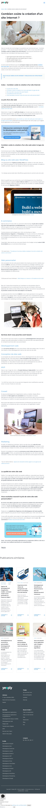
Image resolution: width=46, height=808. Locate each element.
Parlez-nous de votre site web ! (17, 519)
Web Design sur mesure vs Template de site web (30, 278)
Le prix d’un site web (12, 88)
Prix (24, 724)
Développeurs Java (7, 746)
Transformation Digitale (8, 726)
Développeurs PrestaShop (8, 776)
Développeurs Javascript (8, 748)
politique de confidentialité (19, 805)
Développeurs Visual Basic (8, 763)
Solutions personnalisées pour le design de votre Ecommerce (22, 643)
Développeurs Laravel (7, 751)
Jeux (2, 584)
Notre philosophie (27, 694)
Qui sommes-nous (27, 692)
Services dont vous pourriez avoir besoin (17, 92)
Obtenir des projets (7, 733)
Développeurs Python (7, 758)
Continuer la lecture (4, 615)
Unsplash (32, 214)
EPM (3, 728)
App (2, 582)
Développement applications (9, 712)
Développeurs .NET (7, 756)
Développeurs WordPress (8, 773)
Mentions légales (20, 789)
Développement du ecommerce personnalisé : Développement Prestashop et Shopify (6, 645)
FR (28, 740)
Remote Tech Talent (7, 731)
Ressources (26, 719)
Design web (5, 723)
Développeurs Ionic (7, 766)
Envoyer (29, 805)
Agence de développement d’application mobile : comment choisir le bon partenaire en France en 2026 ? (6, 592)
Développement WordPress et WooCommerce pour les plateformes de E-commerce (39, 590)
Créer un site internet (28, 714)
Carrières (25, 697)
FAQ (24, 717)
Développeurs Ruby (7, 761)
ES (23, 740)
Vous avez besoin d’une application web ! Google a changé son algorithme (39, 644)
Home (2, 9)
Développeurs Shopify (7, 778)
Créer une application (28, 712)
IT (32, 740)
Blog (4, 582)
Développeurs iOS (6, 771)
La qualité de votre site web (14, 93)
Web (6, 9)
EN (26, 740)
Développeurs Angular (7, 743)
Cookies (26, 790)
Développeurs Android (7, 768)
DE (30, 740)
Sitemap (25, 699)
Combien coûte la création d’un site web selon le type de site (23, 90)
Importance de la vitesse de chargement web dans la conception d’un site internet (22, 589)
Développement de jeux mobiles (10, 718)
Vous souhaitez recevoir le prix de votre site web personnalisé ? (23, 95)
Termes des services (29, 789)
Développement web (7, 721)
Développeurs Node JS (7, 753)
